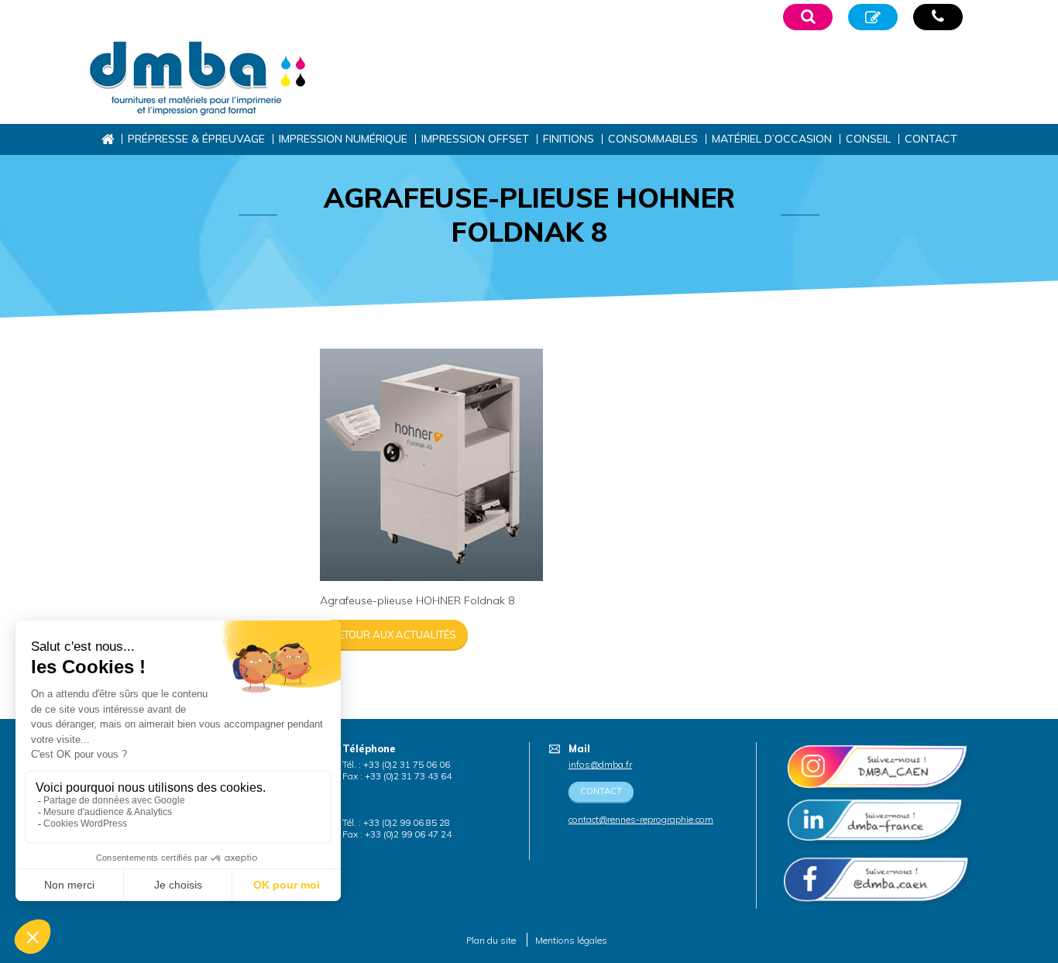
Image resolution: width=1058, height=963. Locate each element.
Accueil (107, 139)
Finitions (568, 139)
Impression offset (475, 139)
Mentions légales (571, 940)
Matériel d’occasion (772, 139)
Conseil (868, 139)
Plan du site (491, 940)
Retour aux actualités (393, 634)
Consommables (653, 139)
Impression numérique (343, 139)
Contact (931, 139)
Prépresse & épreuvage (196, 139)
